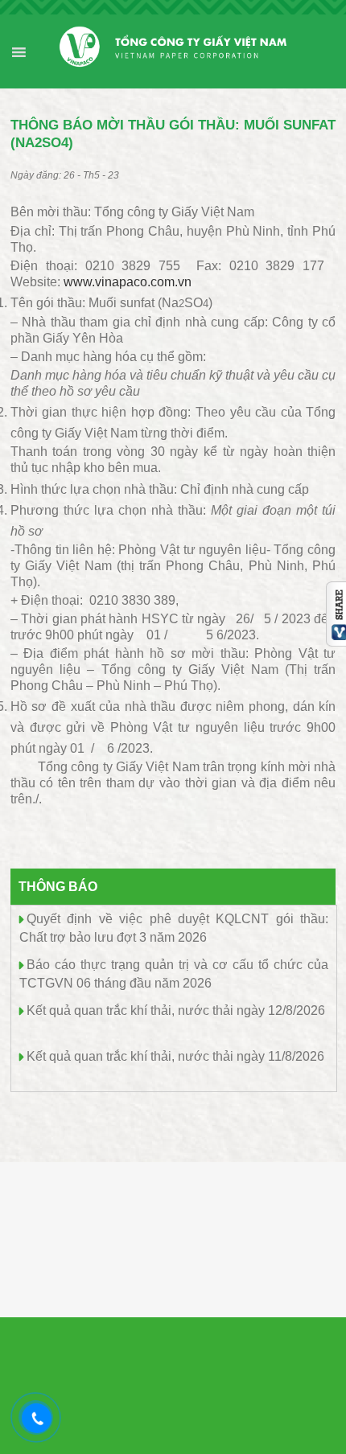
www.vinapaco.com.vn (128, 282)
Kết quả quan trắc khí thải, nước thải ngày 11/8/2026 (175, 1056)
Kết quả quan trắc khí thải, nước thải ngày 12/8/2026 (176, 1010)
